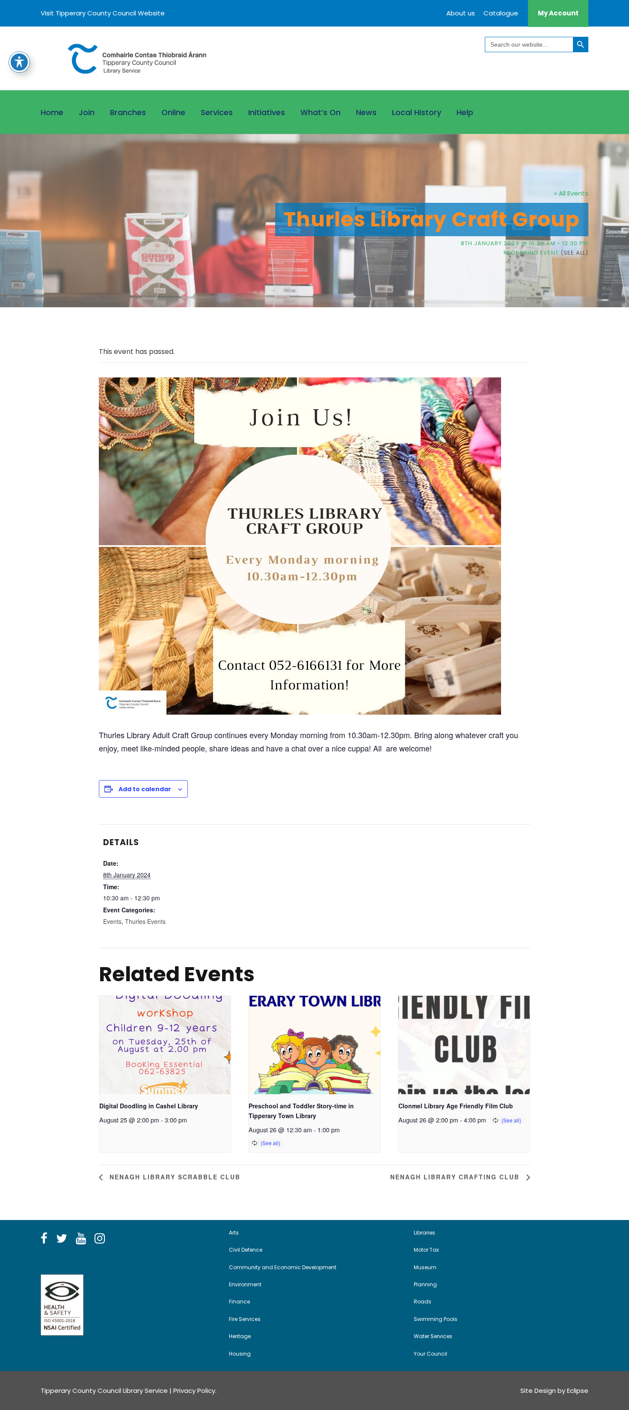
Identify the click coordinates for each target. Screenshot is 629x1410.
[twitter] (61, 1239)
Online (173, 112)
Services (217, 112)
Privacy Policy (194, 1390)
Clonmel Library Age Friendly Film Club (455, 1105)
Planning (425, 1284)
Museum (425, 1267)
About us (460, 13)
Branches (128, 112)
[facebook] (44, 1239)
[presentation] (165, 1045)
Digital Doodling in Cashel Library (148, 1105)
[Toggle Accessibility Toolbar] (19, 62)
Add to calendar (145, 789)
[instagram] (100, 1239)
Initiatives (266, 112)
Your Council (430, 1353)
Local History (416, 112)
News (366, 112)
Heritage (240, 1336)
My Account (558, 13)
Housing (240, 1353)
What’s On (320, 112)
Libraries (424, 1232)
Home (52, 112)
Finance (239, 1301)
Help (465, 112)
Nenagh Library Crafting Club (456, 1177)
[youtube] (81, 1239)
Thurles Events (145, 921)
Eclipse (577, 1390)
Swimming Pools (435, 1319)
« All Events (571, 193)
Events (112, 921)
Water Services (433, 1336)
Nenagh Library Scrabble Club (173, 1177)
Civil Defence (245, 1249)
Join (87, 112)
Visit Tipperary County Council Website (103, 13)
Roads (422, 1301)
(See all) (574, 253)
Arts (234, 1232)
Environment (245, 1284)
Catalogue (501, 13)
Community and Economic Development (282, 1267)
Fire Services (245, 1319)
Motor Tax (426, 1249)
